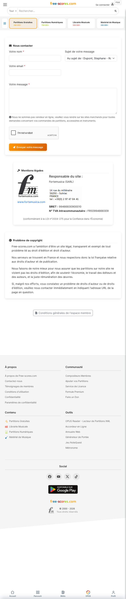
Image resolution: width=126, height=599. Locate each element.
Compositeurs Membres (78, 375)
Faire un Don (72, 397)
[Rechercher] (116, 11)
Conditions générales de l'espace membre (65, 313)
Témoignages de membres (19, 386)
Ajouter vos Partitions (76, 381)
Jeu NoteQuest (73, 442)
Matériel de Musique (20, 437)
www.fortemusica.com (31, 202)
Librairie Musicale (18, 426)
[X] (67, 476)
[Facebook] (49, 476)
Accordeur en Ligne (75, 426)
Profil (113, 596)
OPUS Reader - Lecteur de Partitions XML (87, 421)
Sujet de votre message (79, 51)
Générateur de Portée (77, 437)
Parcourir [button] (38, 596)
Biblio (63, 596)
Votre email (17, 66)
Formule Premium (74, 391)
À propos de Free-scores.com (21, 375)
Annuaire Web (72, 431)
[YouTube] (58, 476)
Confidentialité (12, 397)
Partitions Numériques (21, 431)
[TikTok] (76, 476)
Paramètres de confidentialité (20, 402)
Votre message (19, 84)
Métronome (71, 447)
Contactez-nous (13, 381)
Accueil (12, 596)
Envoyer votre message (30, 147)
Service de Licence (75, 386)
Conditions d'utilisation (17, 391)
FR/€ (118, 2)
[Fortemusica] (51, 510)
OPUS (88, 596)
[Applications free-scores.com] (5, 23)
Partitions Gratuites (19, 421)
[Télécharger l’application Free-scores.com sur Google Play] (63, 489)
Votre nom (16, 51)
